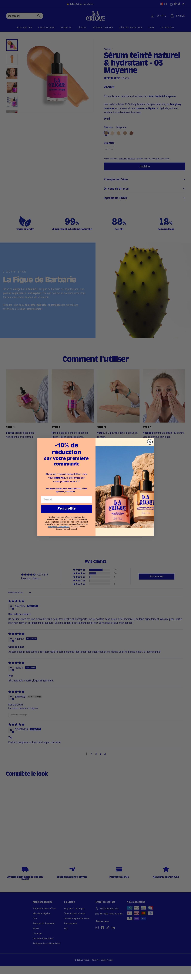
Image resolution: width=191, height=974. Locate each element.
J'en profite (66, 508)
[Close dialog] (150, 441)
